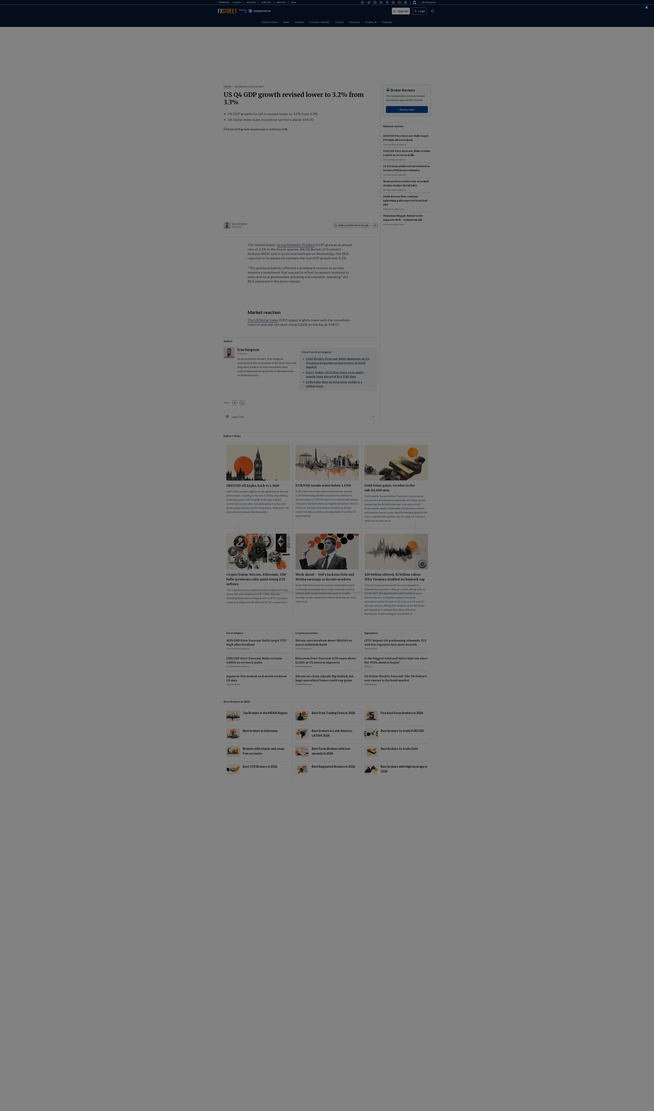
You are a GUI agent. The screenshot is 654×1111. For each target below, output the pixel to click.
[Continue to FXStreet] (646, 7)
